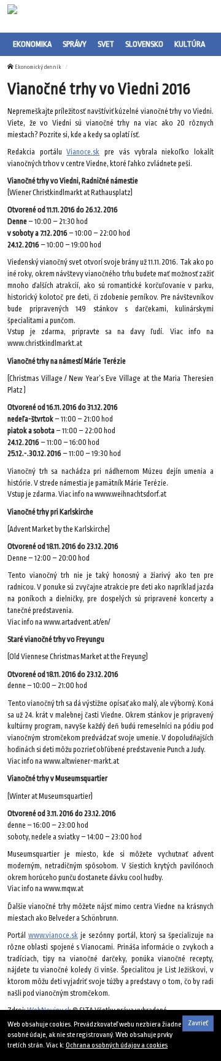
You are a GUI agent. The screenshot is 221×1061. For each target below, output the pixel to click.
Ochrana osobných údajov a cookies (117, 1045)
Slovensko (144, 44)
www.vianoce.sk (53, 935)
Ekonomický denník (38, 67)
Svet (106, 44)
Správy (75, 44)
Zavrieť (198, 1023)
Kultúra (189, 44)
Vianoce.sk (82, 152)
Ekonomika (32, 44)
